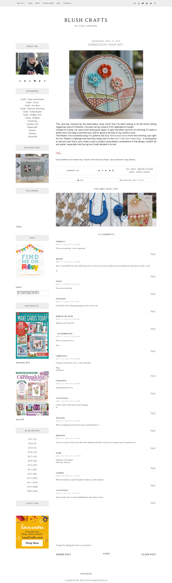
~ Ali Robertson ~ (65, 333)
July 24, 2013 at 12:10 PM (68, 493)
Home (30, 3)
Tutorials (67, 3)
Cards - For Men (32, 105)
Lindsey (60, 473)
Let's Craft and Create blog (127, 138)
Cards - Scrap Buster (32, 112)
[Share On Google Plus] (106, 170)
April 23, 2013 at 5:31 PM (68, 438)
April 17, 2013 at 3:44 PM (67, 319)
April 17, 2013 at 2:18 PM (67, 284)
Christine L (62, 356)
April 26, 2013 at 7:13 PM (68, 476)
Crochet (146, 172)
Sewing (32, 133)
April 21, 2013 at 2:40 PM (68, 421)
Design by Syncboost (99, 580)
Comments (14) (73, 170)
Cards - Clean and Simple (32, 99)
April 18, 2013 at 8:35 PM (68, 384)
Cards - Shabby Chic (32, 115)
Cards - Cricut (32, 102)
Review (32, 130)
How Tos (20, 3)
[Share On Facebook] (102, 170)
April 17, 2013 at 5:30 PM (68, 336)
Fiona (59, 281)
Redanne (60, 435)
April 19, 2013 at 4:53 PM (68, 401)
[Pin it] (109, 170)
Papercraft (32, 127)
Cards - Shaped (135, 172)
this (90, 135)
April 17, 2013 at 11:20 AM (68, 244)
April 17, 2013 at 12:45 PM (68, 262)
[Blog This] (113, 170)
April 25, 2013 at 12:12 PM (68, 456)
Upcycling (32, 136)
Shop (58, 3)
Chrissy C (60, 241)
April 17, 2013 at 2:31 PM (67, 302)
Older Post (149, 554)
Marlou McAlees (64, 316)
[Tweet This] (99, 170)
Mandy (59, 259)
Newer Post (63, 554)
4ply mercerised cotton (116, 135)
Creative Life (32, 124)
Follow (19, 226)
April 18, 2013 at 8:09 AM (68, 359)
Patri (58, 453)
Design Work (48, 3)
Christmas (32, 121)
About (37, 3)
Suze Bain (61, 299)
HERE (111, 127)
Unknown (61, 381)
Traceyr (60, 418)
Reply (153, 254)
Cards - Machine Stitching (142, 169)
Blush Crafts (85, 580)
